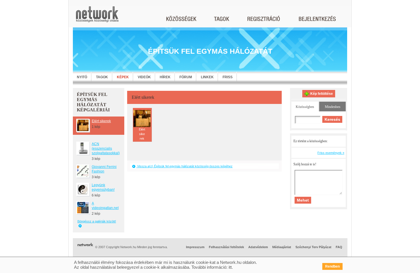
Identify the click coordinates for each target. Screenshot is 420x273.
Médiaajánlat (281, 247)
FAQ (339, 247)
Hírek (165, 77)
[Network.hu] (97, 17)
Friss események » (330, 152)
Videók (144, 77)
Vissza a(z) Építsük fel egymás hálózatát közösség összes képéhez (184, 166)
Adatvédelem (258, 247)
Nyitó (82, 77)
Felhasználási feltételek (226, 247)
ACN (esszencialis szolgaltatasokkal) (106, 148)
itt (230, 267)
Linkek (207, 77)
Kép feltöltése (321, 94)
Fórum (185, 77)
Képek (123, 77)
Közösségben (305, 107)
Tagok (102, 77)
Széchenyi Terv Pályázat (313, 247)
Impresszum (195, 247)
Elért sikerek (101, 121)
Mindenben (332, 107)
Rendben (332, 266)
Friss (228, 77)
